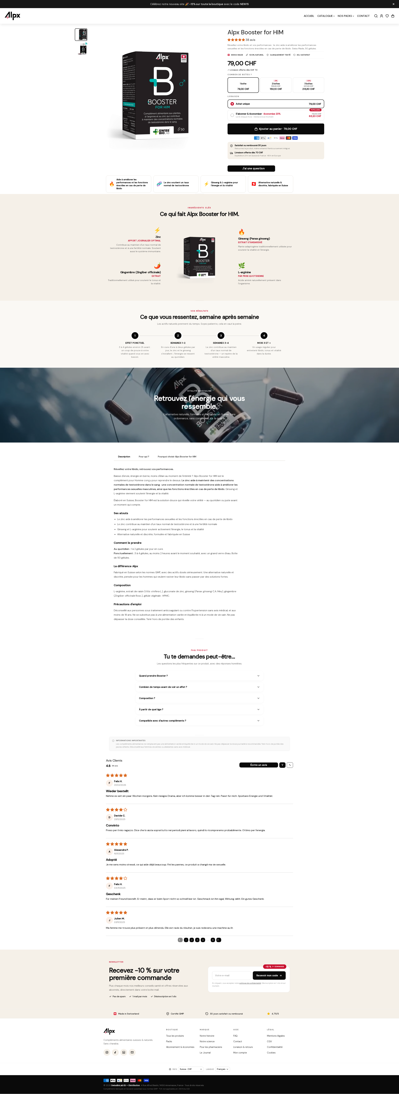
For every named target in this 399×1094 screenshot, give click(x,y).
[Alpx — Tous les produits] (109, 1031)
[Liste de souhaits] (387, 16)
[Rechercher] (375, 15)
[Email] (132, 1052)
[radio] (243, 85)
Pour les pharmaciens (211, 1047)
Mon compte (240, 1052)
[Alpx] (12, 16)
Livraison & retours (243, 1047)
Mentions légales (276, 1035)
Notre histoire (207, 1035)
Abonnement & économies (180, 1047)
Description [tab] (124, 456)
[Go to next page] (218, 940)
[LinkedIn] (123, 1052)
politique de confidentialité (250, 983)
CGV (269, 1041)
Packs (169, 1041)
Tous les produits (175, 1035)
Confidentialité (274, 1047)
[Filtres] (282, 765)
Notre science (207, 1041)
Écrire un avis (258, 765)
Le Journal (205, 1052)
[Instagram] (106, 1052)
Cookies (271, 1052)
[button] (392, 16)
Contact (237, 1041)
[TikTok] (115, 1052)
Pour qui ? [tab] (144, 456)
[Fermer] (393, 4)
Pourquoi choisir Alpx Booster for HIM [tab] (177, 456)
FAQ (235, 1035)
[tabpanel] (199, 545)
